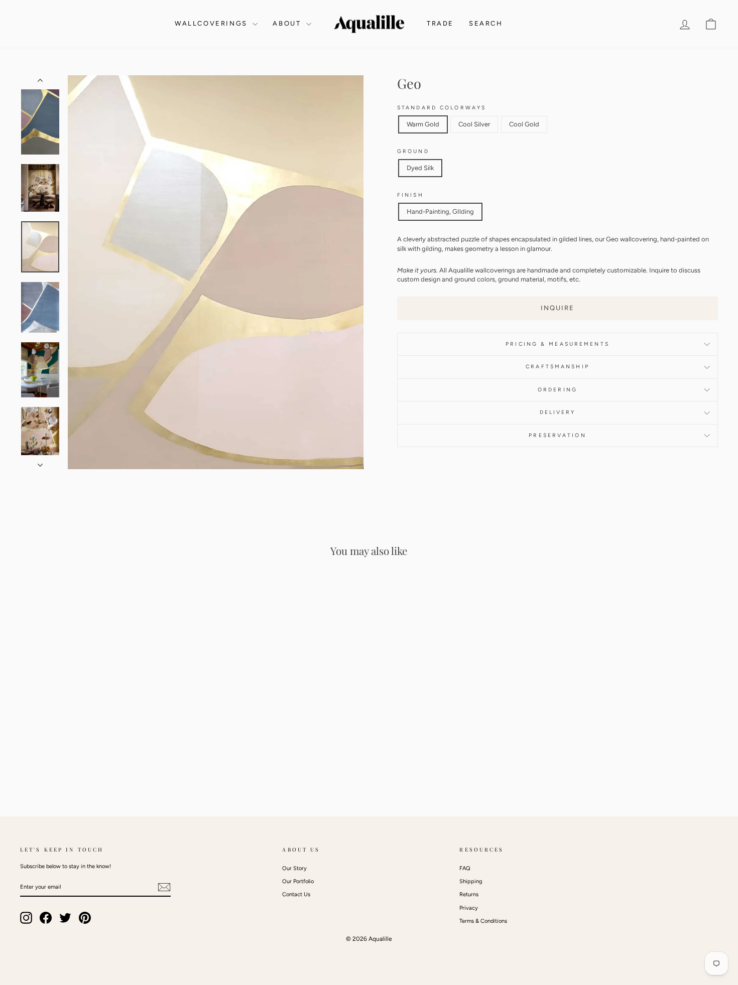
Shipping (470, 881)
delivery (558, 412)
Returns (468, 894)
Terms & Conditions (483, 921)
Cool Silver (474, 124)
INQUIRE (557, 308)
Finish (410, 195)
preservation (557, 435)
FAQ (464, 868)
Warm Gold (423, 124)
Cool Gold (524, 124)
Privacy (468, 908)
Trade (440, 23)
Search (486, 23)
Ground (413, 151)
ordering (557, 389)
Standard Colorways (441, 107)
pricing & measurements (557, 344)
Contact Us (296, 894)
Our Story (294, 868)
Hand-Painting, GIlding (440, 211)
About (288, 23)
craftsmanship (557, 366)
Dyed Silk (420, 168)
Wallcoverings (212, 23)
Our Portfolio (298, 881)
